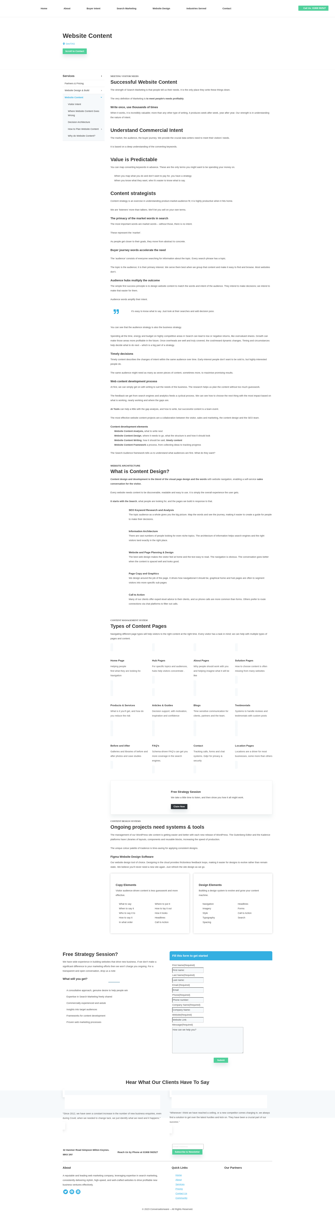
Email (175, 1141)
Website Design (161, 8)
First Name (183, 965)
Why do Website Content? (81, 136)
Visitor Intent (74, 104)
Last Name (183, 975)
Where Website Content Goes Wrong (83, 113)
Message (182, 1024)
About (67, 8)
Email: (181, 985)
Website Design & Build (77, 90)
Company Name (186, 1005)
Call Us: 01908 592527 (314, 8)
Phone (181, 995)
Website (182, 1015)
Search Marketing (126, 8)
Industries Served (196, 8)
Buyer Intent (93, 8)
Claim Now (179, 806)
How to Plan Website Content (83, 129)
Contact (226, 8)
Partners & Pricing (74, 83)
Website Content (74, 97)
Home (44, 8)
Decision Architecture (79, 122)
